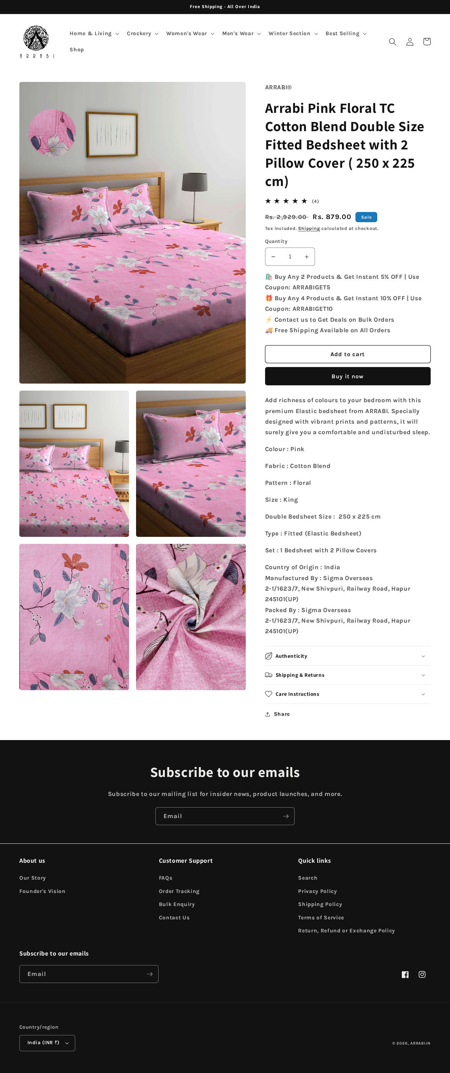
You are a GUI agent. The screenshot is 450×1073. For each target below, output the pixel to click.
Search (307, 878)
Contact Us (174, 917)
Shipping (309, 228)
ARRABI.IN (420, 1043)
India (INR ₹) (43, 1043)
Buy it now (348, 376)
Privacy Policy (317, 891)
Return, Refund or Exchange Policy (346, 930)
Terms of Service (321, 917)
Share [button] (282, 714)
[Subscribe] (285, 816)
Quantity (276, 241)
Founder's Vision (42, 891)
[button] (93, 34)
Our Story (32, 878)
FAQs (166, 878)
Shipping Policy (320, 904)
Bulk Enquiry (177, 904)
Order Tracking (179, 891)
